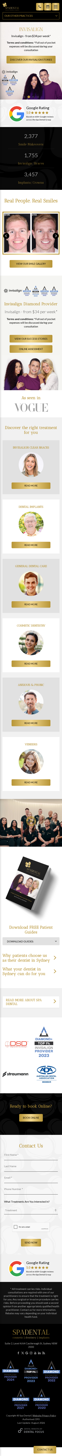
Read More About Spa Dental (24, 1002)
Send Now (31, 1242)
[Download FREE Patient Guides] (31, 823)
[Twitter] (22, 1353)
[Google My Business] (26, 1353)
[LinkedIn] (39, 1353)
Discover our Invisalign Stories (31, 59)
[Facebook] (18, 1353)
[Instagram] (31, 1353)
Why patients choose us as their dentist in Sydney (26, 958)
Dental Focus (34, 1432)
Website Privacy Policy (44, 1415)
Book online (31, 1117)
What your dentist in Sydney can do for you (23, 971)
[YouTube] (35, 1353)
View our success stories (31, 338)
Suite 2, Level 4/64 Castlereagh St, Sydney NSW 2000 (31, 1345)
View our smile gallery (31, 263)
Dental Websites (32, 1429)
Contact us (45, 1449)
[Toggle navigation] (56, 6)
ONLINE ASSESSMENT (31, 349)
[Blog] (43, 1353)
